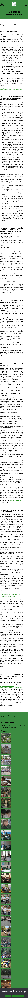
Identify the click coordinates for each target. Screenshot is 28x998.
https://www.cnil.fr (15, 500)
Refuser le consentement (17, 996)
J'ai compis (8, 996)
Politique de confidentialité (8, 716)
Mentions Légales (6, 715)
